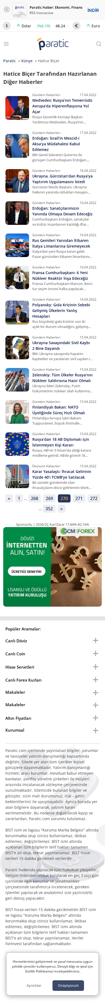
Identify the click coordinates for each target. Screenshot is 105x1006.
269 (49, 498)
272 (93, 498)
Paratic (9, 60)
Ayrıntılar (34, 985)
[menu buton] (96, 641)
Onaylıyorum (68, 985)
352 (49, 509)
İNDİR (93, 10)
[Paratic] (52, 44)
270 (64, 498)
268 (34, 498)
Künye (27, 60)
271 (79, 498)
